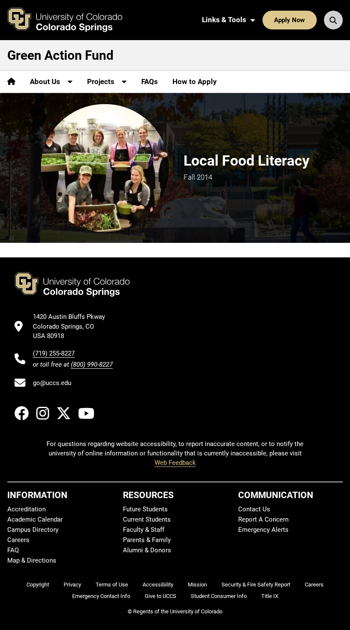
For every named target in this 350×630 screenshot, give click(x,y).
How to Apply (194, 81)
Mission (197, 584)
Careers (18, 540)
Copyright (37, 584)
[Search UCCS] (333, 20)
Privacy (72, 584)
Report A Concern (263, 519)
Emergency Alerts (263, 530)
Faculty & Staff (143, 530)
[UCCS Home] (71, 20)
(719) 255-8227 (54, 353)
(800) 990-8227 (92, 364)
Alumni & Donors (147, 550)
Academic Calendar (35, 519)
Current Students (147, 519)
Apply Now (289, 20)
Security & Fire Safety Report (256, 584)
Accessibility (158, 584)
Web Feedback (175, 463)
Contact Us (254, 509)
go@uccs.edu (52, 383)
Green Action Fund (60, 55)
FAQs (149, 81)
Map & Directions (31, 560)
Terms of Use (112, 584)
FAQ (13, 550)
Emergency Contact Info (101, 596)
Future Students (145, 509)
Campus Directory (32, 530)
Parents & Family (147, 540)
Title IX (269, 596)
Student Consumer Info (219, 596)
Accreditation (26, 509)
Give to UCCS (160, 596)
